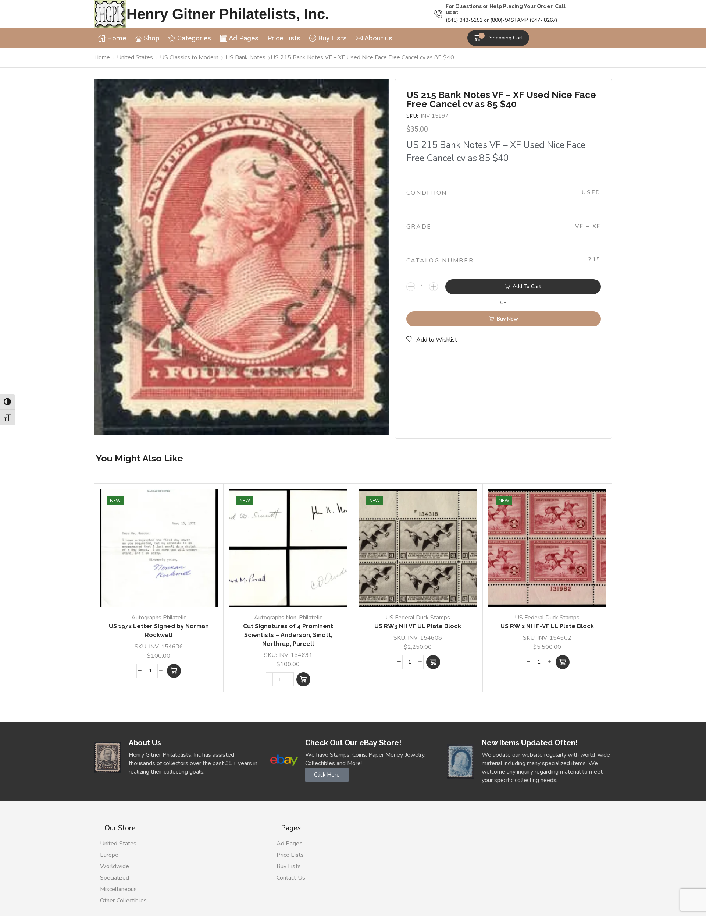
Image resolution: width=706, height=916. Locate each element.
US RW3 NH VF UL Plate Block (417, 626)
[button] (498, 38)
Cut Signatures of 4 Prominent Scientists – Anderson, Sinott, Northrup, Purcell (288, 635)
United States (135, 57)
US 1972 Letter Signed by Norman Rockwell (159, 631)
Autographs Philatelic (158, 617)
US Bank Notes (245, 57)
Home (102, 57)
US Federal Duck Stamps (417, 617)
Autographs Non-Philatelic (288, 617)
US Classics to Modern (189, 57)
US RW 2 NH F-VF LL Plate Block (547, 626)
